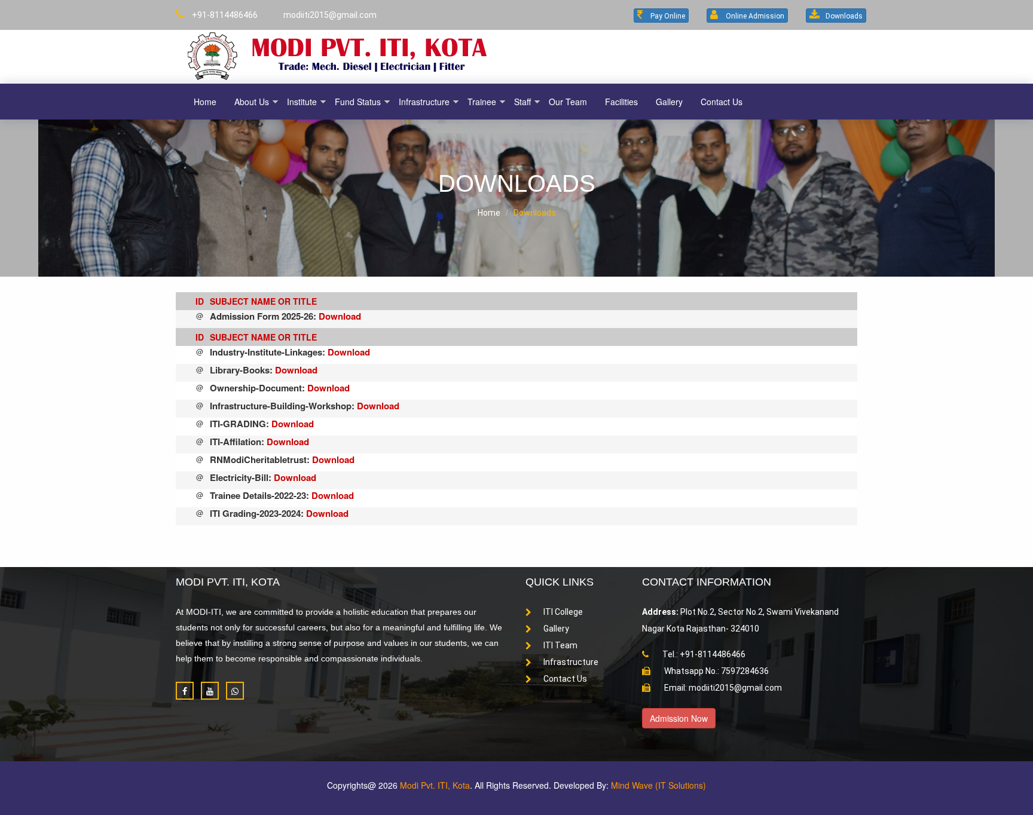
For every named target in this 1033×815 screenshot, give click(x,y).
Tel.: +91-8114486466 (703, 654)
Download (340, 316)
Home (489, 212)
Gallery (556, 628)
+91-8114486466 (224, 15)
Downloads (535, 212)
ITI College (563, 612)
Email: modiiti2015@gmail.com (722, 688)
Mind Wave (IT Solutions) (658, 785)
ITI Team (560, 645)
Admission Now (679, 718)
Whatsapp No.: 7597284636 (715, 671)
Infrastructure (570, 662)
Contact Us (565, 679)
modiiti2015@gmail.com (329, 15)
